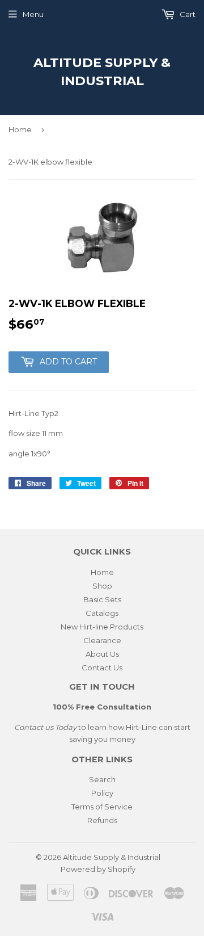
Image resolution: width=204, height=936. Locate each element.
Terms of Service (102, 806)
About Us (102, 653)
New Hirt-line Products (102, 626)
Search (102, 779)
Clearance (102, 640)
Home (20, 129)
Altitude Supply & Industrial (102, 71)
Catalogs (102, 613)
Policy (102, 793)
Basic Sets (102, 599)
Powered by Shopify (98, 869)
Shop (102, 585)
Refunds (102, 820)
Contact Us (102, 667)
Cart (187, 14)
